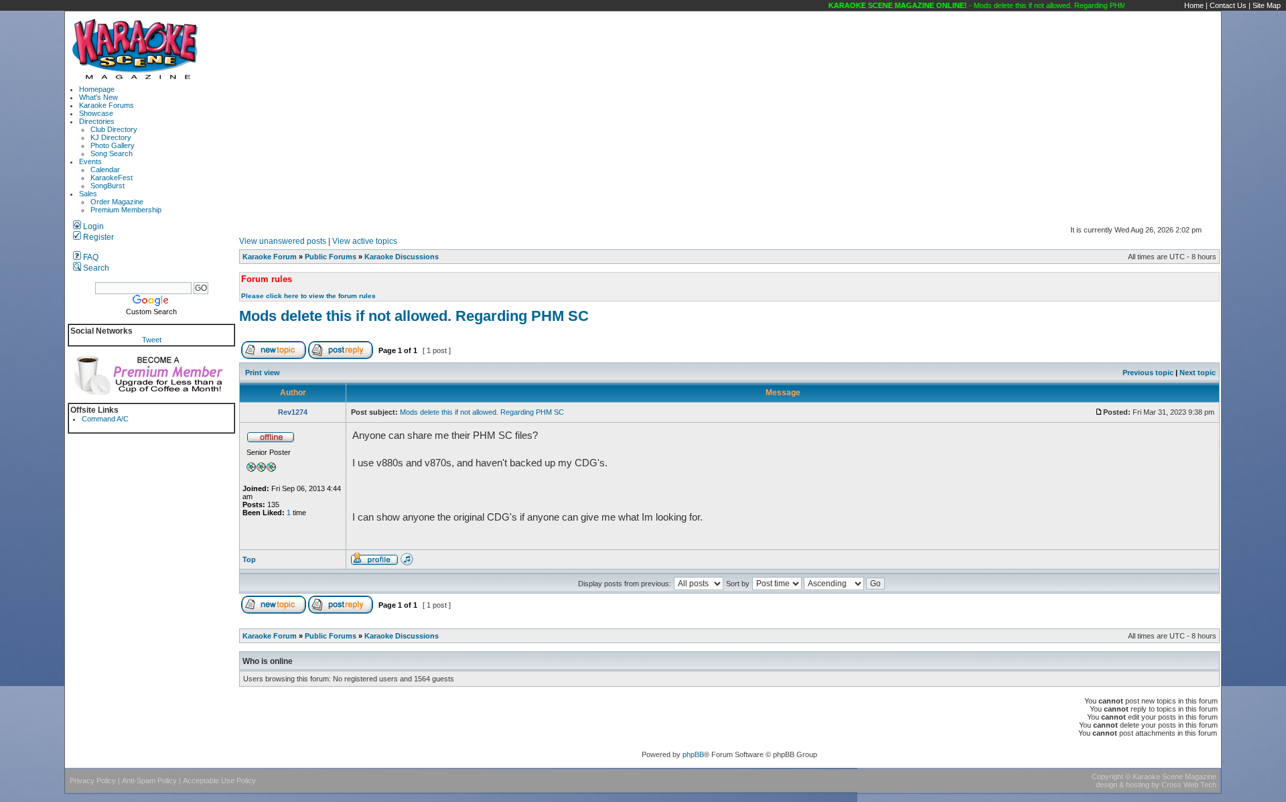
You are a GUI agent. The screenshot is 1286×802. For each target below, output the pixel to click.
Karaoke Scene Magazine (1174, 777)
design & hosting (1122, 785)
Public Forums (330, 257)
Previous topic (1148, 373)
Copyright (1107, 777)
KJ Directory (110, 137)
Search (95, 268)
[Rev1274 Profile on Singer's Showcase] (407, 563)
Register (97, 237)
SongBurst (107, 186)
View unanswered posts (282, 241)
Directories (97, 121)
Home (1194, 5)
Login (92, 226)
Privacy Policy (93, 781)
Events (90, 161)
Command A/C (105, 419)
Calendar (105, 169)
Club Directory (113, 129)
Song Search (111, 153)
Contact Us (1228, 5)
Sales (88, 194)
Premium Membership (125, 210)
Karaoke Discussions (401, 257)
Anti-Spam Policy (149, 781)
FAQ (89, 257)
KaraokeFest (111, 178)
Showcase (96, 113)
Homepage (97, 89)
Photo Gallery (112, 145)
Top (249, 559)
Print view (262, 373)
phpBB (693, 754)
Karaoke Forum (269, 257)
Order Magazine (116, 202)
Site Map (1267, 5)
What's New (98, 97)
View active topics (364, 241)
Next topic (1198, 373)
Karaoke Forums (106, 105)
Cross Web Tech (1188, 785)
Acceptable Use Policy (219, 781)
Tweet (151, 340)
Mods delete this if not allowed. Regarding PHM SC (414, 316)
